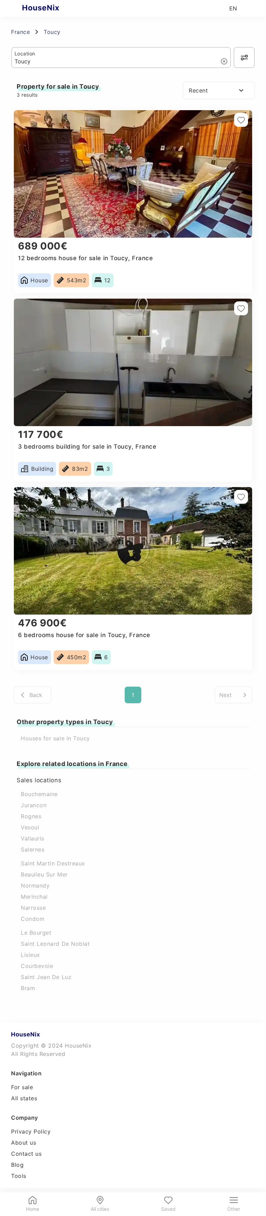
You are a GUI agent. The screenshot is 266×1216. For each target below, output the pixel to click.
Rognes (31, 816)
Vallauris (32, 838)
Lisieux (30, 954)
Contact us (26, 1153)
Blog (17, 1164)
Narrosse (33, 907)
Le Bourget (36, 932)
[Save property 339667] (241, 120)
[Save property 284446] (241, 497)
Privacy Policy (31, 1131)
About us (23, 1142)
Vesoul (30, 827)
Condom (32, 918)
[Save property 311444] (241, 308)
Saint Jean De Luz (46, 976)
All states (24, 1098)
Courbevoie (37, 965)
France (20, 31)
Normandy (35, 885)
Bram (28, 988)
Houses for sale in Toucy (55, 738)
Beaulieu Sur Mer (44, 874)
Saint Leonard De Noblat (55, 943)
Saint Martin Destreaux (53, 863)
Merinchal (34, 896)
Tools (18, 1175)
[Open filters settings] (244, 57)
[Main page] (54, 8)
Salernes (32, 849)
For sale (22, 1087)
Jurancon (33, 805)
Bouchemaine (39, 794)
